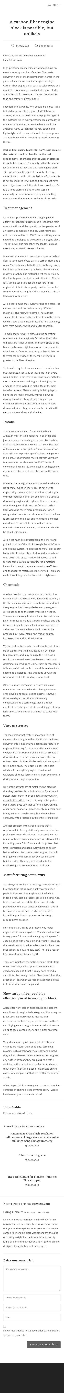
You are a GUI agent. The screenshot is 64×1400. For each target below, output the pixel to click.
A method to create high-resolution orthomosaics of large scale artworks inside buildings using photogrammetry (32, 1137)
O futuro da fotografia (32, 1155)
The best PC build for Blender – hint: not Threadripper (32, 1178)
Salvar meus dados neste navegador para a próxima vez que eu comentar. (32, 1333)
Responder (43, 1212)
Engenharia (46, 45)
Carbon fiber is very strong (35, 128)
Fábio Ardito (12, 1107)
